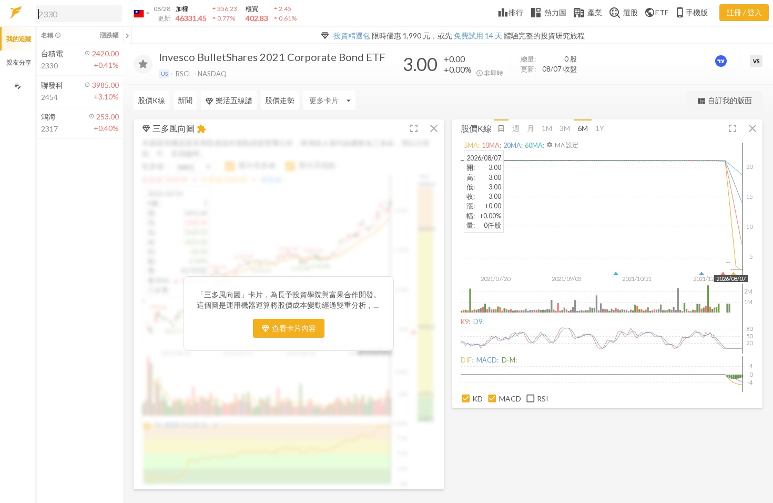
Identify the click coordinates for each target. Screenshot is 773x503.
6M (582, 128)
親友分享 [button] (19, 62)
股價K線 (151, 100)
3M (565, 128)
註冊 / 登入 (744, 12)
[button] (77, 13)
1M (547, 128)
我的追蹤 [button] (19, 39)
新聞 (185, 100)
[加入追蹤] (143, 64)
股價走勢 (279, 100)
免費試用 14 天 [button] (478, 35)
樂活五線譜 (234, 100)
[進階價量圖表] (722, 61)
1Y (599, 128)
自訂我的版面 (724, 101)
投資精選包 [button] (351, 35)
